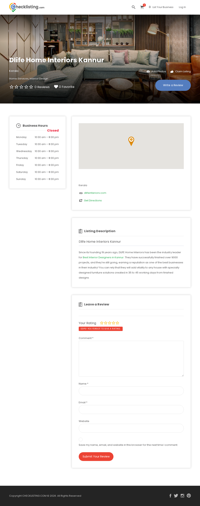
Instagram (182, 495)
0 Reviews (42, 87)
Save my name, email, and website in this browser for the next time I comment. (128, 445)
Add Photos (158, 71)
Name (83, 384)
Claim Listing (183, 71)
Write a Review (173, 85)
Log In (182, 7)
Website (84, 421)
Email (83, 402)
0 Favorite (66, 87)
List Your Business (163, 7)
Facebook (170, 495)
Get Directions (93, 200)
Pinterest (189, 495)
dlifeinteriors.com (95, 193)
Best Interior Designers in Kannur (103, 257)
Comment (86, 338)
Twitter (176, 495)
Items (142, 7)
